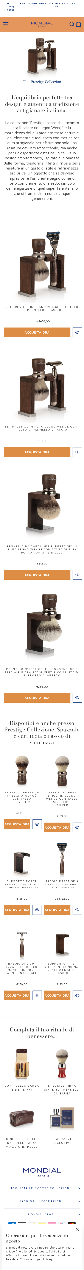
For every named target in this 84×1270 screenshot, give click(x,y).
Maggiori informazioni (41, 1201)
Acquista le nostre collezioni (41, 1188)
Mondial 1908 (41, 1214)
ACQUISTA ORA (37, 332)
